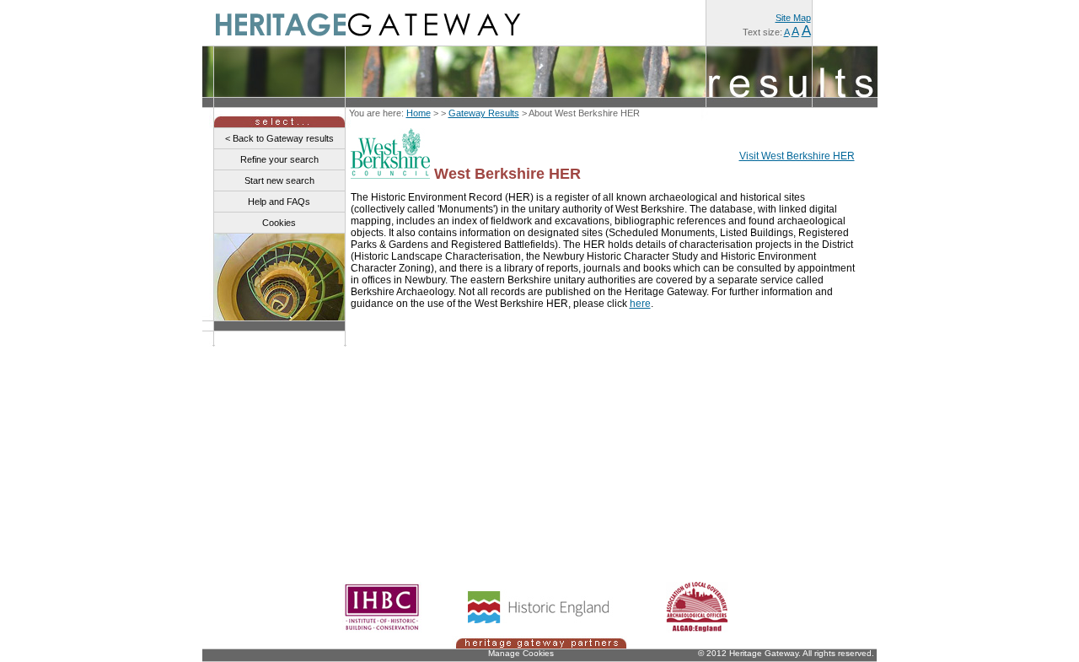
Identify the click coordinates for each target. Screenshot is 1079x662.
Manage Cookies (521, 653)
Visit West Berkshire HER (797, 156)
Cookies (279, 223)
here (640, 303)
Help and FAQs (279, 201)
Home (418, 113)
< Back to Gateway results (279, 138)
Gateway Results (483, 113)
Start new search (279, 180)
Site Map (793, 18)
